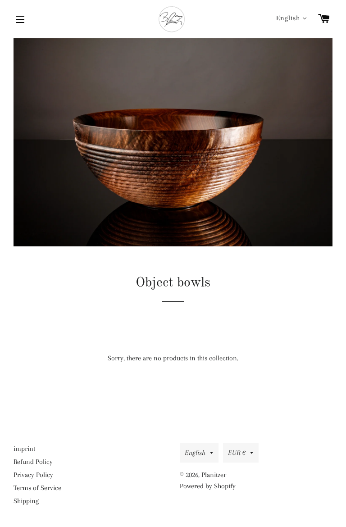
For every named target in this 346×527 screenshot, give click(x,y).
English (195, 453)
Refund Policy (33, 462)
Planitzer (213, 475)
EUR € (237, 453)
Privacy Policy (33, 475)
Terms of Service (37, 488)
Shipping (26, 501)
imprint (24, 449)
